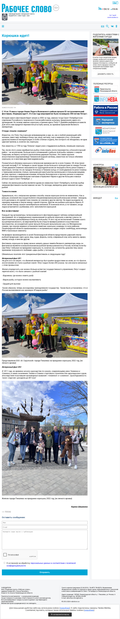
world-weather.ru (112, 17)
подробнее (64, 608)
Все (116, 165)
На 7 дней (112, 15)
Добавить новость (106, 74)
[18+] (26, 12)
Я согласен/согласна (60, 614)
